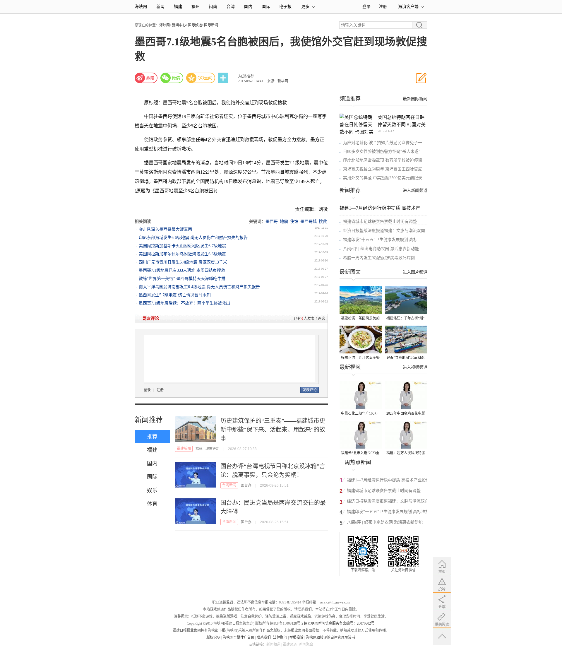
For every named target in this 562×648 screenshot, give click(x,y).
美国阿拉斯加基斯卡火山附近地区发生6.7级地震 (182, 246)
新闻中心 (179, 25)
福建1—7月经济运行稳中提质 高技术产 (380, 208)
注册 (383, 6)
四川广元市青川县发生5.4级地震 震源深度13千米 (183, 262)
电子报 (285, 6)
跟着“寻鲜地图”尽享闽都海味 (405, 358)
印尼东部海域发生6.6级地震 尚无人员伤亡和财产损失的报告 (193, 237)
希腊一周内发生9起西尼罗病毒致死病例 (379, 258)
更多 (305, 6)
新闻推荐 (149, 420)
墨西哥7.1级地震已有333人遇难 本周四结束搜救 (182, 270)
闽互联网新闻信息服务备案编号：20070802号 (339, 623)
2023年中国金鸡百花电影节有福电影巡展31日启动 (405, 413)
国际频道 (195, 25)
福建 (178, 6)
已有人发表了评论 (309, 319)
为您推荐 (246, 76)
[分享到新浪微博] (146, 78)
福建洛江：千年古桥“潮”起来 (405, 318)
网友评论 (151, 318)
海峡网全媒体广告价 (238, 637)
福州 (195, 6)
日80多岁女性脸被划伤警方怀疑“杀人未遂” (381, 151)
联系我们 (264, 637)
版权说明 (213, 637)
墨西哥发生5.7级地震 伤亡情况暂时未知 (175, 295)
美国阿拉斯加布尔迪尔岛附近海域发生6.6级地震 (182, 254)
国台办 (246, 485)
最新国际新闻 (415, 99)
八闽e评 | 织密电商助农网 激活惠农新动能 (381, 249)
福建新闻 (184, 449)
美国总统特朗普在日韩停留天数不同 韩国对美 (402, 121)
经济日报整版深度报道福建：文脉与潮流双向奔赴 (388, 502)
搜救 (323, 221)
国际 (266, 6)
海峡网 (141, 6)
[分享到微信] (171, 78)
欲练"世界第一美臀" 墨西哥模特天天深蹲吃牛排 (182, 278)
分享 (223, 78)
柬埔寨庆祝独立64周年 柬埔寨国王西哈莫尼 (382, 169)
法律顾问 (280, 637)
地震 (284, 221)
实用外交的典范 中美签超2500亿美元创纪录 (382, 178)
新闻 (160, 6)
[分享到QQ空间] (200, 78)
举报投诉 (296, 637)
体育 (152, 504)
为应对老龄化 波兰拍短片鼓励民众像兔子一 (382, 143)
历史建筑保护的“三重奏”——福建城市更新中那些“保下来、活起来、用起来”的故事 (272, 430)
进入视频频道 (415, 367)
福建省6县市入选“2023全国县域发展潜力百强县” (360, 453)
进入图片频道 (415, 272)
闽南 (213, 6)
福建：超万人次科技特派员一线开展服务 (405, 453)
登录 (147, 390)
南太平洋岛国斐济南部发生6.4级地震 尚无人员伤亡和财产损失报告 (199, 287)
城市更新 (212, 449)
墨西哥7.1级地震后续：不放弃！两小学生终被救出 (184, 303)
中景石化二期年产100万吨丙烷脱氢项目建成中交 (360, 413)
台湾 (231, 6)
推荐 (152, 437)
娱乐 (152, 490)
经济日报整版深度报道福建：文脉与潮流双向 (384, 230)
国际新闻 (211, 25)
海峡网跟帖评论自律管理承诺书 (330, 637)
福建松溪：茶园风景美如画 (360, 318)
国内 (248, 6)
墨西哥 (271, 221)
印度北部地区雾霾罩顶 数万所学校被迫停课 (382, 160)
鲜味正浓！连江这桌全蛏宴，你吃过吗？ (360, 358)
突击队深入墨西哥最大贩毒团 (165, 229)
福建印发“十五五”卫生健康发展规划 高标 (380, 239)
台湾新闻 (229, 485)
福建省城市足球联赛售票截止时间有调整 (380, 221)
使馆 (294, 221)
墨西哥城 (308, 221)
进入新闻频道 (415, 190)
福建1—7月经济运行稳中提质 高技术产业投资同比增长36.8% (388, 481)
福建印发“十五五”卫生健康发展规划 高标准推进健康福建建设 (388, 512)
